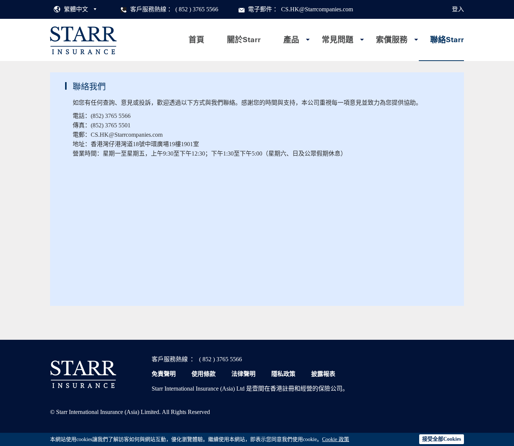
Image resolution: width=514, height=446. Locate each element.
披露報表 (323, 374)
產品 (291, 39)
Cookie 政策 (335, 439)
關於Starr (244, 39)
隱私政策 (283, 374)
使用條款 (204, 374)
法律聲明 (243, 374)
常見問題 (337, 39)
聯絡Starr (447, 39)
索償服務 (392, 39)
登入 (458, 9)
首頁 (196, 39)
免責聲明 (164, 374)
